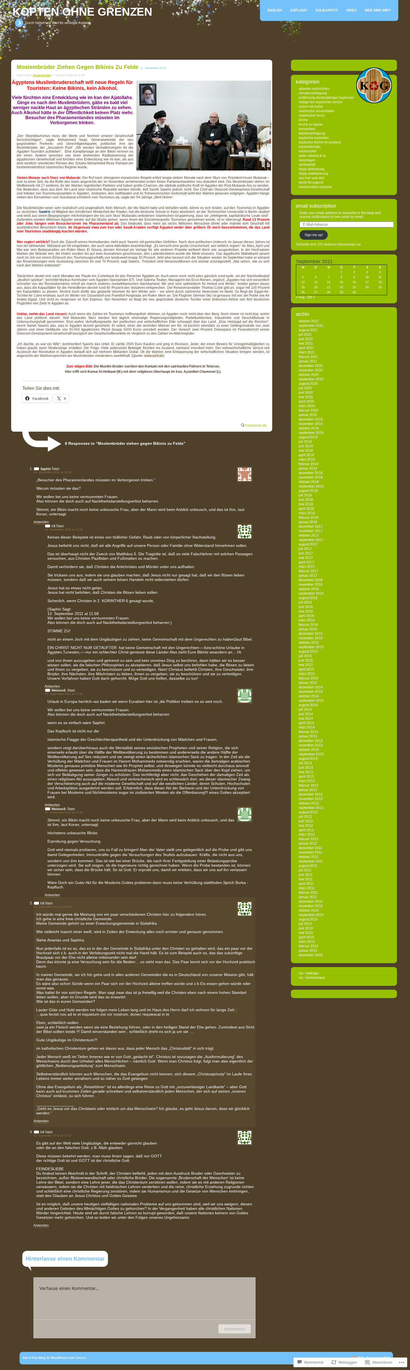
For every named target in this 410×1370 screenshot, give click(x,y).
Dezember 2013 (311, 741)
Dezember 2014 (311, 687)
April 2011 (306, 884)
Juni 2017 (306, 553)
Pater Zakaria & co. (313, 156)
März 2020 (307, 406)
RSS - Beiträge (309, 973)
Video (351, 10)
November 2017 (311, 531)
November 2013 (311, 745)
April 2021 (306, 348)
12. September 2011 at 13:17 (52, 1135)
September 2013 (311, 754)
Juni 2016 (306, 607)
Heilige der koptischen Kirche (320, 102)
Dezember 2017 (311, 526)
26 (303, 292)
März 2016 (307, 620)
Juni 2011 (306, 875)
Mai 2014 (306, 718)
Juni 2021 (306, 339)
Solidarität (326, 10)
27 (315, 292)
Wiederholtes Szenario (315, 187)
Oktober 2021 (309, 321)
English (274, 10)
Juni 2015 (306, 660)
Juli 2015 (305, 656)
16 (354, 282)
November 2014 (311, 692)
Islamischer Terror (312, 115)
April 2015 (306, 669)
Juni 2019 (306, 446)
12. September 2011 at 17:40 (64, 812)
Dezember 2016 (311, 580)
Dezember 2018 (311, 473)
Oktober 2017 (309, 535)
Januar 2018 (308, 522)
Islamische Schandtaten (316, 111)
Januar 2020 (308, 415)
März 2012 (307, 835)
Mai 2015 (306, 665)
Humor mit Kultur (311, 107)
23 (354, 287)
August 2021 (308, 330)
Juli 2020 (305, 388)
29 (341, 292)
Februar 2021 (308, 357)
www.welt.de (153, 356)
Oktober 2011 (309, 857)
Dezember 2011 (310, 848)
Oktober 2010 (309, 910)
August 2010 (308, 919)
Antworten (41, 522)
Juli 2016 (305, 602)
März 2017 (307, 567)
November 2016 (311, 585)
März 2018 (307, 513)
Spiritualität (307, 165)
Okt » (311, 297)
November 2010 (311, 906)
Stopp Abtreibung (311, 169)
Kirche (303, 120)
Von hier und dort (311, 178)
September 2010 (311, 915)
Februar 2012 (308, 839)
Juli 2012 (305, 817)
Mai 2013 (306, 772)
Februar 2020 (308, 410)
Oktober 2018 (309, 482)
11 (380, 277)
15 (341, 282)
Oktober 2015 (309, 643)
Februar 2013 (308, 785)
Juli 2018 (305, 495)
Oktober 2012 (309, 803)
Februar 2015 (308, 678)
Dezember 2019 (311, 419)
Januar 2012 (308, 843)
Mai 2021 (306, 343)
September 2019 (311, 433)
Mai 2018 (306, 504)
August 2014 (308, 705)
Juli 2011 (305, 870)
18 (380, 282)
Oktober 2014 (309, 696)
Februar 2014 (308, 732)
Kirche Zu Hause (311, 124)
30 (354, 292)
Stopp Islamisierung (313, 174)
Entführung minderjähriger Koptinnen (326, 98)
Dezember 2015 (311, 634)
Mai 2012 (306, 826)
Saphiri (45, 468)
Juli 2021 (305, 335)
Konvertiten (307, 129)
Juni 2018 (306, 500)
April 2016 (306, 616)
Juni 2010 (306, 928)
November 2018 (311, 477)
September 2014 (311, 701)
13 (315, 282)
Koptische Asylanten (314, 138)
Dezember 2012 (311, 794)
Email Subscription (316, 206)
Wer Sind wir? (378, 10)
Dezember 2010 (311, 901)
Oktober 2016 (309, 589)
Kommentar (234, 1328)
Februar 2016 (308, 625)
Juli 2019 (305, 442)
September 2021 (311, 326)
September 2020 (311, 379)
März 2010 (307, 942)
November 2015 (311, 638)
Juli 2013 (305, 763)
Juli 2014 (305, 710)
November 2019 (311, 424)
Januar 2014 (308, 736)
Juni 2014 (306, 714)
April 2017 (306, 562)
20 (315, 287)
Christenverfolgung (313, 93)
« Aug (300, 297)
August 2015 (308, 651)
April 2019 (306, 455)
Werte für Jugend (311, 182)
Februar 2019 (308, 464)
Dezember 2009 (311, 955)
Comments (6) (256, 425)
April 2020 (306, 401)
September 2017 (311, 540)
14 (328, 282)
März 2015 (307, 674)
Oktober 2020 (309, 375)
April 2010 (306, 937)
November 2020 (311, 370)
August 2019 (308, 437)
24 (367, 287)
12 (303, 282)
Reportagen (307, 160)
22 (341, 287)
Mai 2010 (306, 933)
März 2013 (307, 781)
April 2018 (306, 509)
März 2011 (307, 888)
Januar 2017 (308, 576)
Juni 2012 (306, 821)
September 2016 (311, 593)
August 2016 (308, 598)
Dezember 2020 (311, 366)
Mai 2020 (306, 397)
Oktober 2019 (309, 428)
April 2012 (306, 830)
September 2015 (311, 647)
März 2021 (307, 352)
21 (328, 287)
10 (367, 277)
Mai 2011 (306, 879)
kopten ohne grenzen (82, 12)
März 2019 (307, 460)
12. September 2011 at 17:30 (64, 693)
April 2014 (306, 723)
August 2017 (308, 544)
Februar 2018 (308, 518)
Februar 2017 (308, 571)
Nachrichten (308, 151)
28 (328, 292)
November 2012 (311, 799)
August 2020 (308, 384)
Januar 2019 (308, 468)
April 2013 (306, 776)
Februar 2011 (308, 893)
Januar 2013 (308, 790)
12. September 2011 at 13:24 (64, 529)
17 (367, 282)
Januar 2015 (308, 683)
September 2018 (311, 486)
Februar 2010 (308, 946)
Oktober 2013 (309, 750)
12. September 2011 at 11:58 (52, 472)
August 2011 (308, 866)
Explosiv (299, 10)
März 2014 (307, 727)
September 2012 (311, 808)
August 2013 (308, 759)
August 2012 (308, 812)
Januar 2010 (308, 951)
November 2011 (310, 852)
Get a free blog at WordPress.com (48, 1357)
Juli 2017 (305, 549)
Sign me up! (314, 235)
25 (380, 287)
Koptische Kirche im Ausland (320, 142)
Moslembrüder (42, 75)
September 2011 (311, 861)
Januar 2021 (308, 361)
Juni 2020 (306, 393)
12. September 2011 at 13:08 (52, 906)
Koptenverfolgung (312, 133)
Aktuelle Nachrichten (314, 89)
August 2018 (308, 491)
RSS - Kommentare (312, 978)
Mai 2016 (306, 611)
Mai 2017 (306, 558)
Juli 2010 (305, 924)
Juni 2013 (306, 768)
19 (303, 287)
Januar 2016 (308, 629)
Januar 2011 (308, 897)
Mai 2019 (306, 451)
